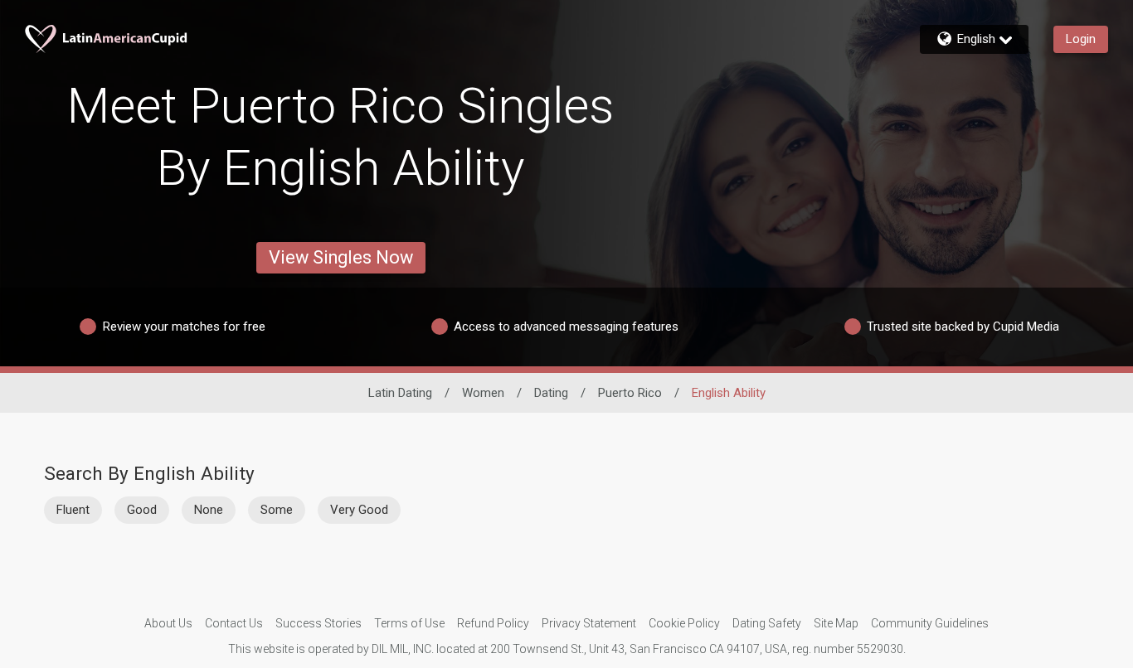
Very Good (359, 509)
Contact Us (234, 623)
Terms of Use (409, 623)
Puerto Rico (630, 392)
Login (1081, 38)
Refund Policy (493, 623)
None (208, 509)
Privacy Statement (589, 623)
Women (483, 392)
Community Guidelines (930, 623)
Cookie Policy (684, 623)
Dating (551, 392)
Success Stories (318, 623)
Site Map (836, 623)
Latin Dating (400, 392)
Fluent (73, 509)
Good (142, 509)
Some (276, 509)
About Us (168, 623)
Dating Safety (766, 623)
